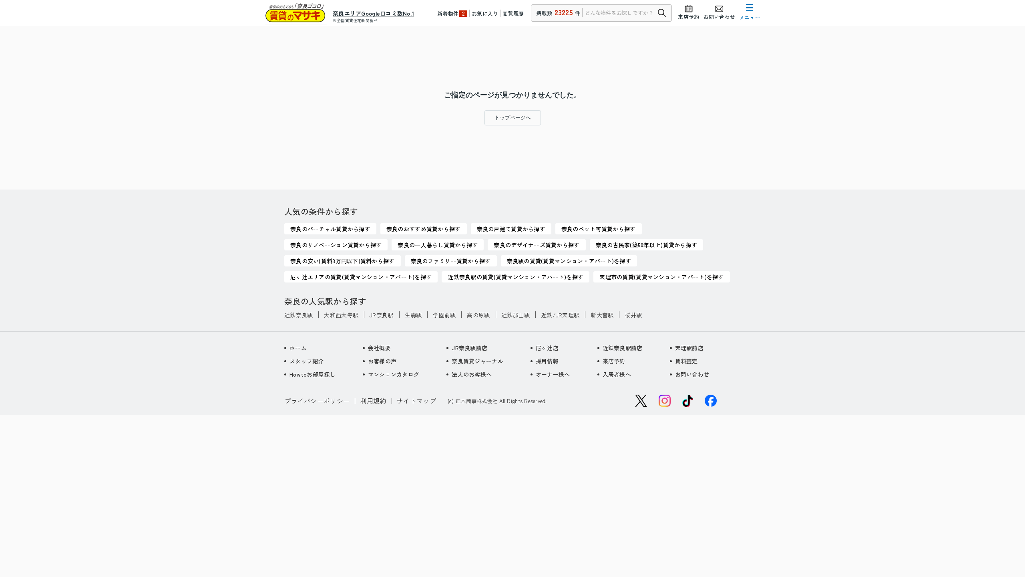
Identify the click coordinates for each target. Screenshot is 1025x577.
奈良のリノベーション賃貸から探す (336, 245)
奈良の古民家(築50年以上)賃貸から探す (646, 245)
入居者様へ (617, 374)
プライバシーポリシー (317, 401)
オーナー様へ (553, 374)
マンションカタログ (394, 374)
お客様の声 (382, 361)
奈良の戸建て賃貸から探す (511, 229)
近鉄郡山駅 (515, 315)
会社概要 (379, 348)
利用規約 (373, 401)
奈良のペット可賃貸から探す (598, 229)
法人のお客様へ (472, 374)
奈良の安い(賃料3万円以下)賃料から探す (342, 261)
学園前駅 (444, 315)
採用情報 (547, 361)
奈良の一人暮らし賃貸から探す (438, 245)
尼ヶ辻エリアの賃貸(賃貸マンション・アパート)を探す (361, 277)
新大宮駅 (602, 315)
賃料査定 (686, 361)
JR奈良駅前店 (469, 348)
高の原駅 (478, 315)
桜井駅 (633, 315)
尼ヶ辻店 (547, 348)
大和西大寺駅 (341, 315)
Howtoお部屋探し (312, 374)
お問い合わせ (692, 374)
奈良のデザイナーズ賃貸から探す (536, 245)
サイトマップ (416, 401)
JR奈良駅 (381, 315)
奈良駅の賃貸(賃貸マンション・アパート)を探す (569, 261)
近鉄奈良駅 (298, 315)
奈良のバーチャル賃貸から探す (330, 229)
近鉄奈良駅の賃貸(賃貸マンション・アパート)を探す (515, 277)
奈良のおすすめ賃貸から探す (423, 229)
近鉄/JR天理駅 (560, 315)
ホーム (298, 348)
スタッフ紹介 (306, 361)
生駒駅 (413, 315)
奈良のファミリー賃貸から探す (451, 261)
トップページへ (512, 118)
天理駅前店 (689, 348)
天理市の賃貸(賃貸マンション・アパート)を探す (661, 277)
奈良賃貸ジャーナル (477, 361)
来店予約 (614, 361)
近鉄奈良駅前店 (623, 348)
